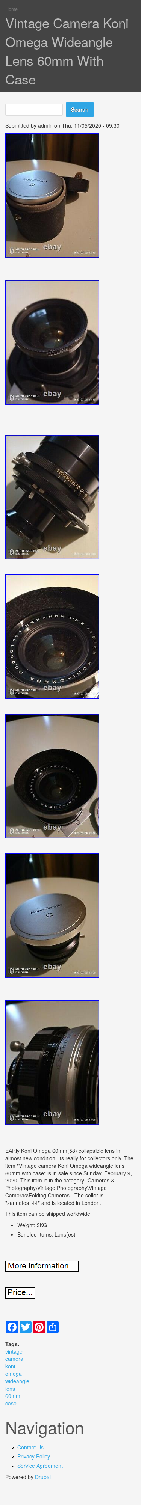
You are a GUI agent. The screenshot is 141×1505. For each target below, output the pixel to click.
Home (11, 9)
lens (10, 1388)
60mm (12, 1395)
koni (10, 1366)
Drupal (43, 1477)
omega (13, 1373)
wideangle (17, 1381)
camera (14, 1358)
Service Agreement (40, 1465)
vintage (14, 1351)
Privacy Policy (33, 1456)
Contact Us (30, 1447)
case (11, 1403)
